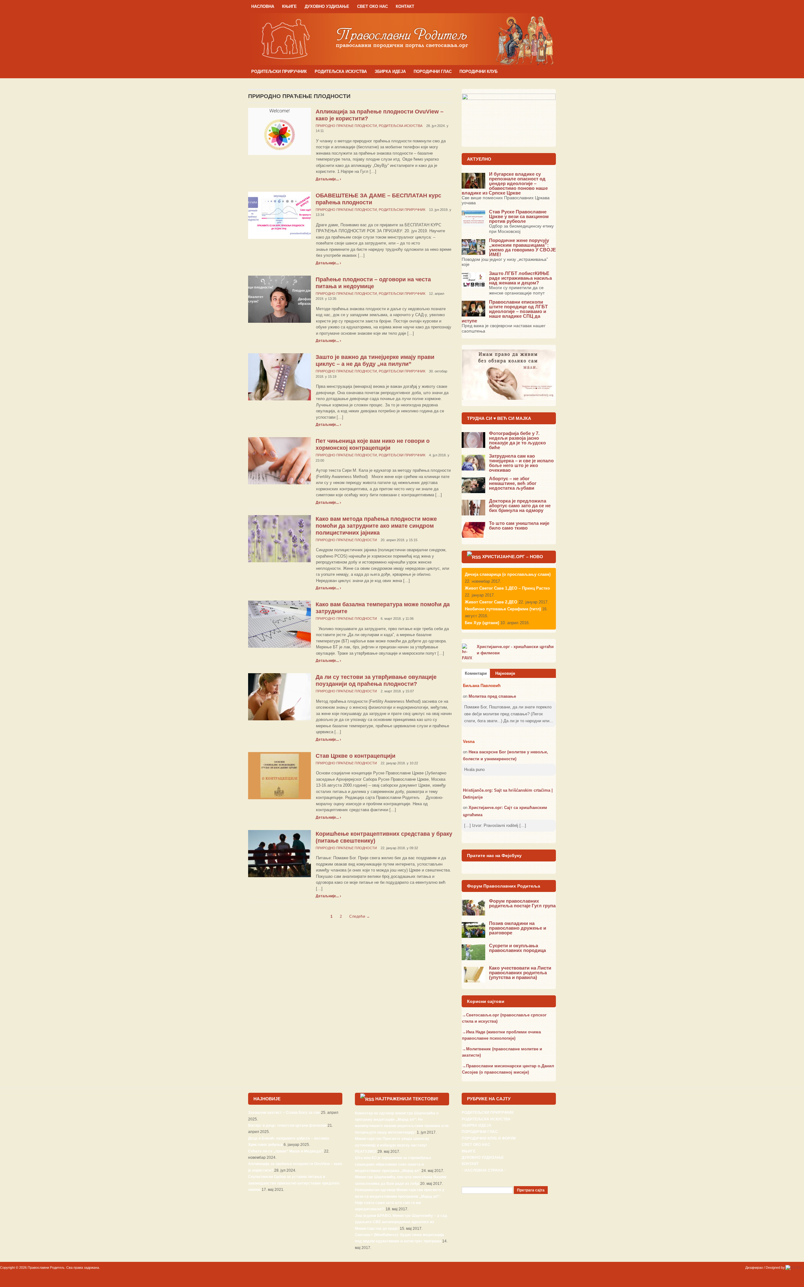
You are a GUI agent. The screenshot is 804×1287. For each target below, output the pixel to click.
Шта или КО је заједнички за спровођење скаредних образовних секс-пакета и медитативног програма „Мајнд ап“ (393, 1164)
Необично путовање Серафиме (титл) (503, 609)
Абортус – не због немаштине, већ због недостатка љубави (512, 483)
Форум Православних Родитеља (503, 885)
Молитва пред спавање (492, 696)
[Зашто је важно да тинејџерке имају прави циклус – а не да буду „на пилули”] (279, 376)
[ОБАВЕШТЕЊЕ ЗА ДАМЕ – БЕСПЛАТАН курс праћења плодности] (279, 214)
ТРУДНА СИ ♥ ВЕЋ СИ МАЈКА (499, 418)
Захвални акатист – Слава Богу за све (284, 1112)
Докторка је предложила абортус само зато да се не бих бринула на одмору (520, 505)
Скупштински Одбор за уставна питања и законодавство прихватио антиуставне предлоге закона (294, 1183)
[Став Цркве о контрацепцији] (279, 775)
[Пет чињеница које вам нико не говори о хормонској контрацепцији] (279, 460)
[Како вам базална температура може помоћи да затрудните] (279, 624)
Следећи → (359, 916)
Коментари (476, 673)
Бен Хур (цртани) (482, 622)
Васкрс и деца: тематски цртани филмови (287, 1125)
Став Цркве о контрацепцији (355, 756)
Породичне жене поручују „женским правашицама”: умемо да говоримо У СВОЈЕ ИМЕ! (522, 247)
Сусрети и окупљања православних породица (517, 948)
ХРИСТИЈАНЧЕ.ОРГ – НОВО (512, 556)
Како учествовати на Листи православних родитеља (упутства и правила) (520, 972)
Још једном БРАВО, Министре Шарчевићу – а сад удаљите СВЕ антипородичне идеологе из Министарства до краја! (401, 1222)
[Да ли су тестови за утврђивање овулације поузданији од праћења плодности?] (279, 696)
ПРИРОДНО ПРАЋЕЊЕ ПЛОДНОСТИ (346, 126)
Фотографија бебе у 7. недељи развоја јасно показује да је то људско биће (517, 440)
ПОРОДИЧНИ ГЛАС (433, 71)
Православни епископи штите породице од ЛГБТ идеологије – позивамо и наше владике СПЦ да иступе (505, 311)
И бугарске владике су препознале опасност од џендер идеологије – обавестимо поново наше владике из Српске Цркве (505, 183)
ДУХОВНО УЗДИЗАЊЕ (327, 6)
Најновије (505, 673)
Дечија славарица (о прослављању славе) (508, 574)
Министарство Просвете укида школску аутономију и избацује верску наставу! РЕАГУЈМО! (392, 1145)
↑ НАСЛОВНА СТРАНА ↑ (484, 1170)
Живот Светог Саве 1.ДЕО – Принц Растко (507, 588)
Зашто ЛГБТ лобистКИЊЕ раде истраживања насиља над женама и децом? (520, 278)
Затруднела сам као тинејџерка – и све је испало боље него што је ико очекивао (521, 463)
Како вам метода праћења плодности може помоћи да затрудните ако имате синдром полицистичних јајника (376, 526)
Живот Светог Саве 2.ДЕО (491, 602)
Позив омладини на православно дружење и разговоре (517, 928)
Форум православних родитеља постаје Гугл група (522, 903)
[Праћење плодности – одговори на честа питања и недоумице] (279, 298)
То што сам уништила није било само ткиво (519, 525)
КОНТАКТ (405, 6)
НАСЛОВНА (262, 6)
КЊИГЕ (289, 6)
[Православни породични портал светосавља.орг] (402, 38)
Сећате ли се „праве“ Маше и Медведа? (285, 1151)
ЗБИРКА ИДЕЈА (390, 71)
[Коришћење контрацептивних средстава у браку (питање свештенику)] (279, 853)
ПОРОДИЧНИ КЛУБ (478, 71)
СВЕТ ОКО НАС (372, 6)
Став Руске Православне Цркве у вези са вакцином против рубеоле (519, 216)
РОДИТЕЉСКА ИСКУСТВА (341, 71)
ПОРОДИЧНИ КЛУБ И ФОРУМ (489, 1138)
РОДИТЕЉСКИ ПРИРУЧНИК (279, 71)
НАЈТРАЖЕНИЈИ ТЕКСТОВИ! (406, 1098)
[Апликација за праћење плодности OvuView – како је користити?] (279, 131)
